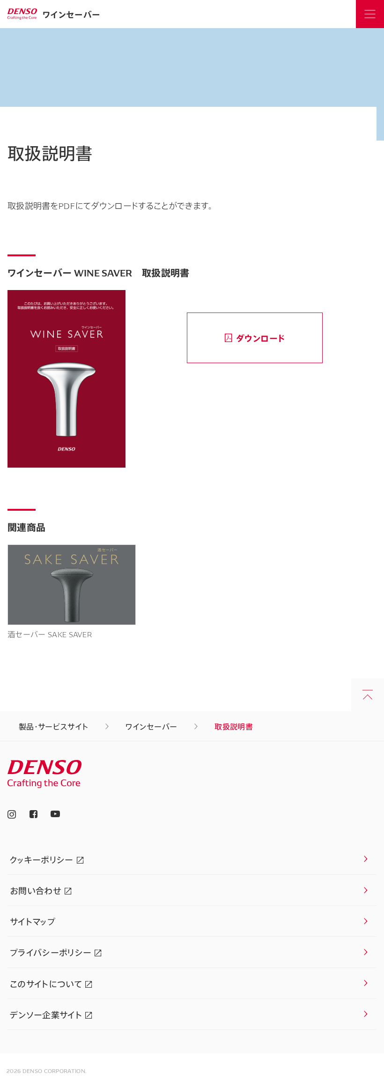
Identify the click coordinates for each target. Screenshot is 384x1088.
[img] (22, 14)
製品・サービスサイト (53, 726)
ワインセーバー (71, 14)
